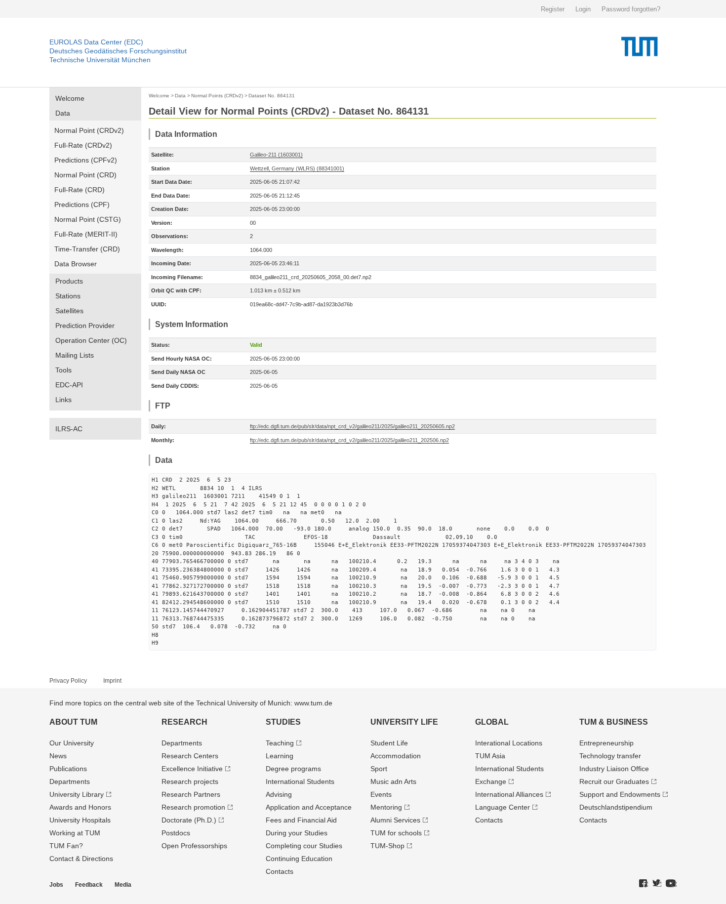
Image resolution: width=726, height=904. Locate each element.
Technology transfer (610, 756)
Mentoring (386, 807)
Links (63, 400)
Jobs (56, 884)
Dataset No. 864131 (271, 95)
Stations (68, 296)
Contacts (279, 871)
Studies (283, 722)
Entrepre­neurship (606, 743)
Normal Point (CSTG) (87, 219)
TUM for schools (396, 833)
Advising (279, 794)
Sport (378, 769)
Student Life (389, 743)
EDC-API (69, 385)
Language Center (502, 807)
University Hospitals (80, 820)
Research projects (189, 781)
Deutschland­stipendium (615, 807)
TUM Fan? (66, 846)
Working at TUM (74, 833)
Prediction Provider (85, 325)
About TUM (73, 722)
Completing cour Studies (304, 846)
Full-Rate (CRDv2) (83, 145)
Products (69, 281)
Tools (63, 370)
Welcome (69, 98)
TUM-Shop (387, 846)
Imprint (112, 680)
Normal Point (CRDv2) (89, 130)
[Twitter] (656, 883)
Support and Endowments (619, 794)
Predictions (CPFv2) (85, 160)
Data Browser (75, 264)
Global (492, 722)
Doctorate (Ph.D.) (188, 820)
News (58, 756)
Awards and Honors (80, 807)
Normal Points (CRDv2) (217, 95)
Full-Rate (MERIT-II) (86, 234)
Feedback (89, 884)
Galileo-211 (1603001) (276, 155)
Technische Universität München (100, 60)
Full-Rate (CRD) (79, 190)
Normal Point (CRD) (85, 175)
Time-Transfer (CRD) (87, 249)
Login (583, 9)
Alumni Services (395, 820)
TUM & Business (613, 722)
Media (123, 884)
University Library (76, 794)
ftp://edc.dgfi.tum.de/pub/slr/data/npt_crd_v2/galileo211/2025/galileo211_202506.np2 (349, 440)
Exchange (490, 781)
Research (184, 722)
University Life (404, 722)
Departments (69, 781)
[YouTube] (671, 883)
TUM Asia (490, 756)
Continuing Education (299, 859)
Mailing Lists (74, 355)
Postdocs (175, 833)
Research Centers (189, 756)
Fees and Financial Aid (301, 820)
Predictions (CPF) (82, 204)
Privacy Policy (68, 680)
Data (62, 113)
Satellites (69, 311)
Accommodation (395, 756)
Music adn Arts (393, 781)
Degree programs (293, 769)
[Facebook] (643, 883)
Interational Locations (508, 743)
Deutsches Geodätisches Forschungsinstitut (118, 51)
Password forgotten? (631, 9)
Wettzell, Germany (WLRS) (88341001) (297, 168)
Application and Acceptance (309, 807)
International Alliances (509, 794)
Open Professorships (194, 846)
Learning (279, 756)
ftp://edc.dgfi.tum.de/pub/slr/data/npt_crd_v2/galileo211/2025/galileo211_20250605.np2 (352, 426)
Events (381, 794)
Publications (68, 769)
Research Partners (190, 794)
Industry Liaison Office (614, 769)
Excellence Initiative (192, 769)
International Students (300, 781)
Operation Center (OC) (91, 340)
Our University (71, 743)
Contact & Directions (81, 859)
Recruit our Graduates (614, 781)
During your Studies (296, 833)
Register (553, 9)
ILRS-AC (68, 429)
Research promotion (193, 807)
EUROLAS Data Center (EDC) (96, 42)
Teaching (280, 743)
